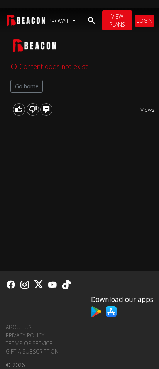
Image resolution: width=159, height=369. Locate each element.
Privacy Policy (25, 335)
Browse (59, 21)
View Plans (117, 20)
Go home (27, 86)
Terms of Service (29, 343)
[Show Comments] (46, 109)
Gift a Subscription (32, 351)
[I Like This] (19, 109)
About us (19, 327)
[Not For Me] (33, 109)
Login (144, 20)
